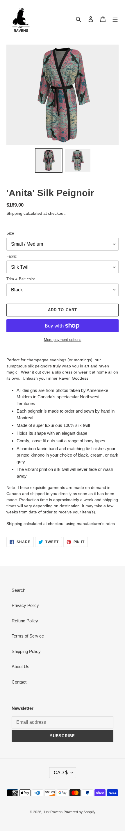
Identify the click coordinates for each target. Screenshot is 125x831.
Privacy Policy (25, 605)
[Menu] (115, 19)
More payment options (62, 339)
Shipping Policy (26, 651)
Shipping (14, 213)
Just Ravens (53, 812)
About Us (20, 666)
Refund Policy (25, 620)
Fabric (11, 256)
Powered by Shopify (79, 812)
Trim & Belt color (20, 279)
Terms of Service (28, 635)
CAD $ (61, 772)
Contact (19, 681)
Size (10, 233)
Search (18, 590)
